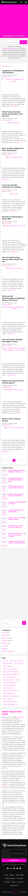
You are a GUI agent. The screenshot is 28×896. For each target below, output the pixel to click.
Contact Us (20, 882)
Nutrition (5, 643)
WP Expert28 (14, 893)
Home (6, 875)
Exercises (5, 635)
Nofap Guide (6, 640)
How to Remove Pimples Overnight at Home (12, 340)
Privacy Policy (14, 885)
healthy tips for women (10, 669)
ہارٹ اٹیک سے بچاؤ (8, 698)
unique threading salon (10, 704)
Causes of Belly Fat (9, 693)
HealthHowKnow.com (9, 48)
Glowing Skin (19, 663)
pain (18, 679)
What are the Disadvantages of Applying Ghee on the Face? (13, 298)
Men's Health (6, 638)
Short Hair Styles (8, 679)
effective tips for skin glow (11, 674)
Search (23, 42)
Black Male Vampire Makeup (11, 696)
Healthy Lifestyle (8, 688)
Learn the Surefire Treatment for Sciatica (11, 186)
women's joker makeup (10, 701)
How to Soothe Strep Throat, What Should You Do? (12, 259)
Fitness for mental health (10, 690)
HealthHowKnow (15, 892)
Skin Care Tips (7, 663)
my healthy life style (9, 682)
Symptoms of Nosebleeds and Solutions (13, 72)
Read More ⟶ (15, 106)
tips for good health (9, 677)
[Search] (24, 623)
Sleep (3, 648)
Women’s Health (10, 878)
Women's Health (7, 651)
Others (4, 646)
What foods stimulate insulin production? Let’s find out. (12, 114)
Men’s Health (20, 875)
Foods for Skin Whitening (10, 671)
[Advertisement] (14, 20)
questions (5, 786)
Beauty (4, 632)
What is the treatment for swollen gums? (13, 382)
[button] (25, 2)
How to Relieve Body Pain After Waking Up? (13, 149)
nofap (5, 660)
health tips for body (16, 660)
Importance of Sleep (9, 685)
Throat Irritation (8, 666)
